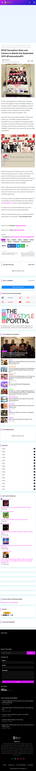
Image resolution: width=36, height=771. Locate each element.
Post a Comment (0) (18, 287)
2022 (18, 460)
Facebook (12, 245)
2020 (18, 466)
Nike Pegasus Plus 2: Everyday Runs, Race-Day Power (16, 507)
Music (9, 241)
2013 (18, 486)
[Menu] (2, 2)
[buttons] (12, 759)
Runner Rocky (6, 499)
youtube (28, 302)
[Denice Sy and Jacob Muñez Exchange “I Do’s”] (4, 420)
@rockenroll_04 (19, 230)
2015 (18, 480)
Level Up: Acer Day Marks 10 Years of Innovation (14, 519)
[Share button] (27, 246)
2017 (18, 475)
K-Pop (31, 239)
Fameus (26, 239)
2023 (18, 457)
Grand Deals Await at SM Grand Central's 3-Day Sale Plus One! (17, 708)
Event (19, 239)
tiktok (28, 297)
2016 (18, 477)
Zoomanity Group (10, 45)
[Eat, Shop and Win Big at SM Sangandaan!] (4, 385)
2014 (18, 483)
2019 (18, 469)
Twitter (19, 246)
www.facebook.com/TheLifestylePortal (22, 237)
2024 (18, 454)
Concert (14, 239)
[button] (30, 2)
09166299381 (7, 203)
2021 (18, 463)
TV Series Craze (7, 551)
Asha (8, 239)
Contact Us (11, 765)
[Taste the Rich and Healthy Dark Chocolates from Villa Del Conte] (4, 406)
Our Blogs (30, 765)
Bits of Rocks (6, 537)
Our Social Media (21, 765)
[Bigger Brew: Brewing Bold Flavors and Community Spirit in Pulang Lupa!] (4, 362)
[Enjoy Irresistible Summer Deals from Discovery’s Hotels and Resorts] (4, 399)
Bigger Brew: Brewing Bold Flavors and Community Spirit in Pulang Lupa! (18, 725)
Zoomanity (16, 241)
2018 (18, 472)
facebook (10, 297)
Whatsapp (23, 246)
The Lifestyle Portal (8, 511)
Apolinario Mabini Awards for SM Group (12, 719)
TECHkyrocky (6, 523)
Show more (31, 264)
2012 (18, 489)
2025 (18, 452)
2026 (18, 448)
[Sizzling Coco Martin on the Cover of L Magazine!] (4, 413)
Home (2, 45)
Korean (4, 241)
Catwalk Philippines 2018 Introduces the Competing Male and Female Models (17, 701)
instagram (10, 302)
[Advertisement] (18, 24)
